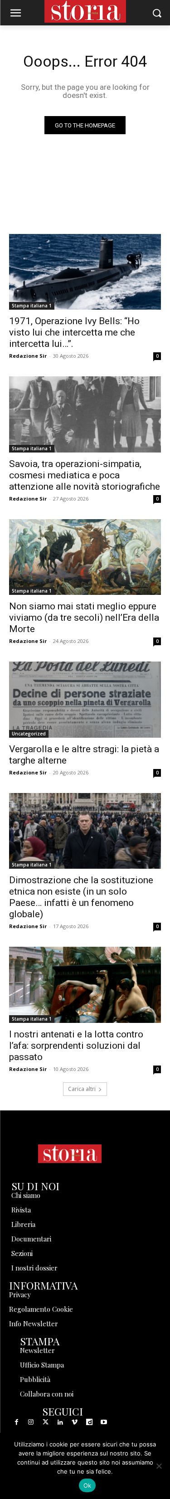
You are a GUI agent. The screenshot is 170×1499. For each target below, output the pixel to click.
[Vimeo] (75, 1422)
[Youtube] (104, 1422)
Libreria (23, 1224)
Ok (87, 1485)
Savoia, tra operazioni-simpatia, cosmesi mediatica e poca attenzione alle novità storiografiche (84, 475)
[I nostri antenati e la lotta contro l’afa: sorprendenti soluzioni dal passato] (85, 985)
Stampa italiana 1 (32, 305)
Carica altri (82, 1089)
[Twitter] (45, 1422)
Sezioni (22, 1253)
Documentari (31, 1238)
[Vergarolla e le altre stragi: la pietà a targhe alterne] (85, 700)
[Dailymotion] (89, 1422)
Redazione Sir (28, 355)
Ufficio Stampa (42, 1364)
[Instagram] (31, 1422)
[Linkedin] (60, 1422)
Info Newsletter (33, 1323)
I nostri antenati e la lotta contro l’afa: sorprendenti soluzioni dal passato (76, 1045)
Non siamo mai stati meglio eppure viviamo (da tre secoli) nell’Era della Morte (84, 617)
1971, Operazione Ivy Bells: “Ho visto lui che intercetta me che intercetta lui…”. (74, 332)
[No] (158, 1465)
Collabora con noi (46, 1393)
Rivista (21, 1209)
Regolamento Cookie (41, 1309)
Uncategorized (29, 733)
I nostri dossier (34, 1267)
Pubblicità (35, 1379)
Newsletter (37, 1350)
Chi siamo (25, 1195)
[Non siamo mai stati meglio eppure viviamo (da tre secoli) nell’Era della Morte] (85, 557)
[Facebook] (16, 1422)
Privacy (20, 1294)
